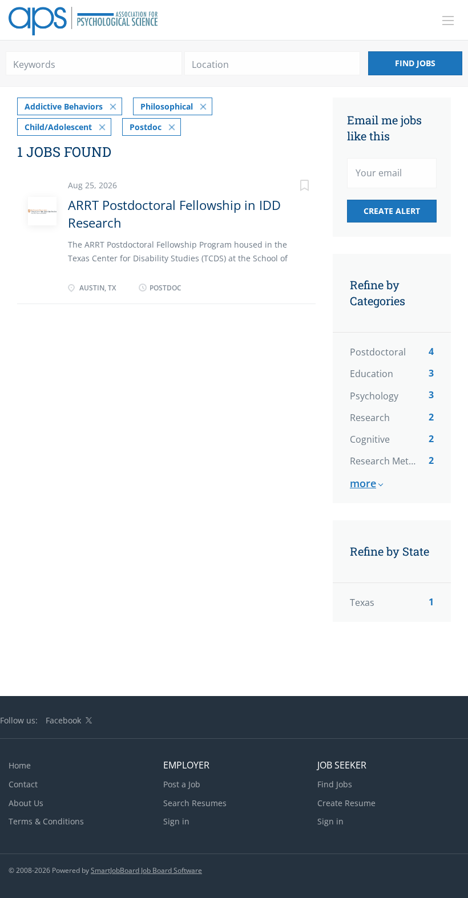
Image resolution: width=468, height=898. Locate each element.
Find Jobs (415, 63)
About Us (26, 803)
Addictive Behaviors (64, 106)
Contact (23, 784)
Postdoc (146, 127)
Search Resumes (195, 803)
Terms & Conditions (46, 821)
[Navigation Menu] (448, 20)
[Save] (292, 187)
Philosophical (166, 106)
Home (20, 765)
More (363, 483)
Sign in (176, 821)
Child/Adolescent (58, 127)
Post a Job (181, 784)
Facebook (63, 720)
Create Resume (346, 803)
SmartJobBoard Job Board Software (146, 870)
